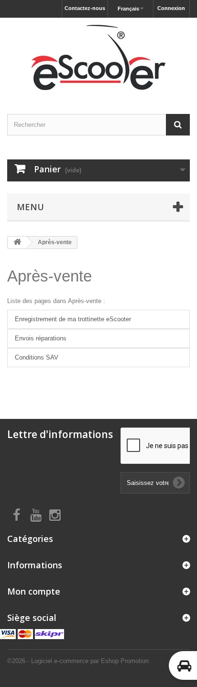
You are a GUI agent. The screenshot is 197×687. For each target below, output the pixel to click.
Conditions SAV (36, 357)
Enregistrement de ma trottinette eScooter (73, 319)
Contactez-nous (85, 8)
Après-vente (49, 276)
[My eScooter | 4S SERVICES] (98, 57)
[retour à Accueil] (17, 242)
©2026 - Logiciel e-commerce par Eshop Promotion (78, 660)
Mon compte (33, 591)
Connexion (171, 8)
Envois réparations (40, 338)
